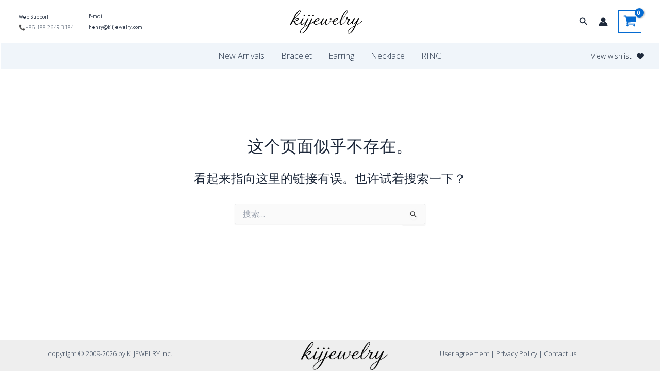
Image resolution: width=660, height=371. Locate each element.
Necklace (388, 55)
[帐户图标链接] (603, 21)
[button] (583, 21)
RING (431, 55)
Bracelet (296, 55)
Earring (341, 55)
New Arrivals (241, 55)
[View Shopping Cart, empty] (629, 21)
